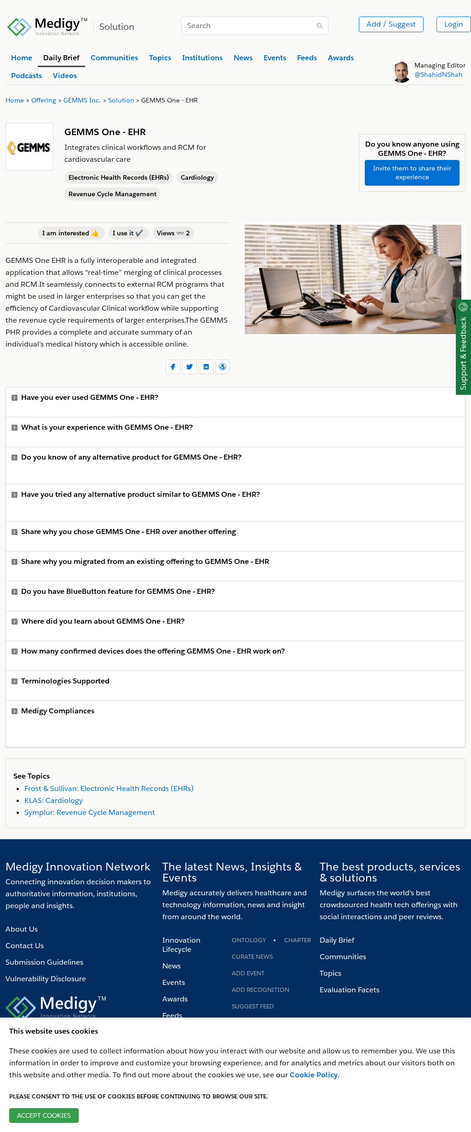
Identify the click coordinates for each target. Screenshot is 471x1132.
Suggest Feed (253, 1006)
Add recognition (260, 990)
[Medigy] (47, 26)
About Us (22, 929)
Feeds (172, 1015)
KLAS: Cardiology (53, 800)
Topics (330, 973)
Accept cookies (44, 1115)
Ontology (249, 940)
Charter (297, 940)
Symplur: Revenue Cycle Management (89, 812)
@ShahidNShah (438, 74)
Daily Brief (337, 940)
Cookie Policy (314, 1075)
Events (173, 982)
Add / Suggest (391, 24)
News (171, 966)
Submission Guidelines (44, 962)
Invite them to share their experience (412, 172)
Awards (175, 999)
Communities (343, 956)
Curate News (252, 957)
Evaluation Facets (349, 990)
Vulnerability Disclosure (46, 979)
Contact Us (25, 945)
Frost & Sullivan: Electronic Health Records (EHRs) (109, 788)
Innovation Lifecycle (181, 944)
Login (453, 24)
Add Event (248, 973)
